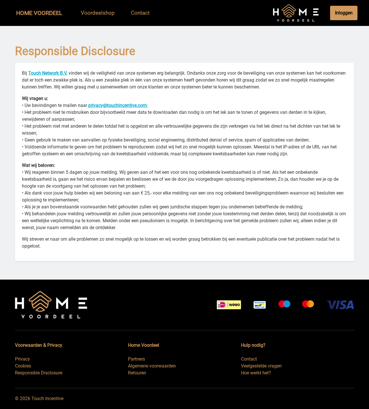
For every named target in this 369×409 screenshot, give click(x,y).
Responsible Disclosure (38, 373)
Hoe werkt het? (256, 373)
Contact (249, 359)
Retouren (137, 373)
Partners (136, 359)
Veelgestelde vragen (261, 366)
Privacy (22, 359)
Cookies (23, 366)
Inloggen (344, 13)
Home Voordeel (39, 13)
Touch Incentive (47, 398)
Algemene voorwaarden (152, 366)
